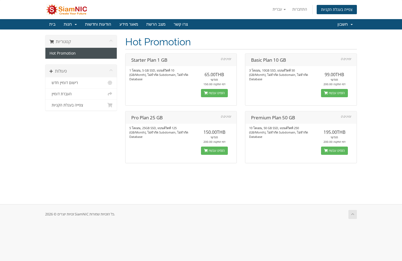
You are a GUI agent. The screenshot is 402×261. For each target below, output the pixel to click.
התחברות (299, 9)
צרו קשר (181, 24)
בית (52, 24)
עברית (278, 9)
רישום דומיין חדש (63, 82)
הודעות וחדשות (98, 24)
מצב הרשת (155, 24)
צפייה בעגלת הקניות (337, 9)
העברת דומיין (60, 93)
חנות (69, 24)
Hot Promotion (62, 53)
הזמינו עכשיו (216, 93)
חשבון (343, 24)
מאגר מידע (129, 24)
